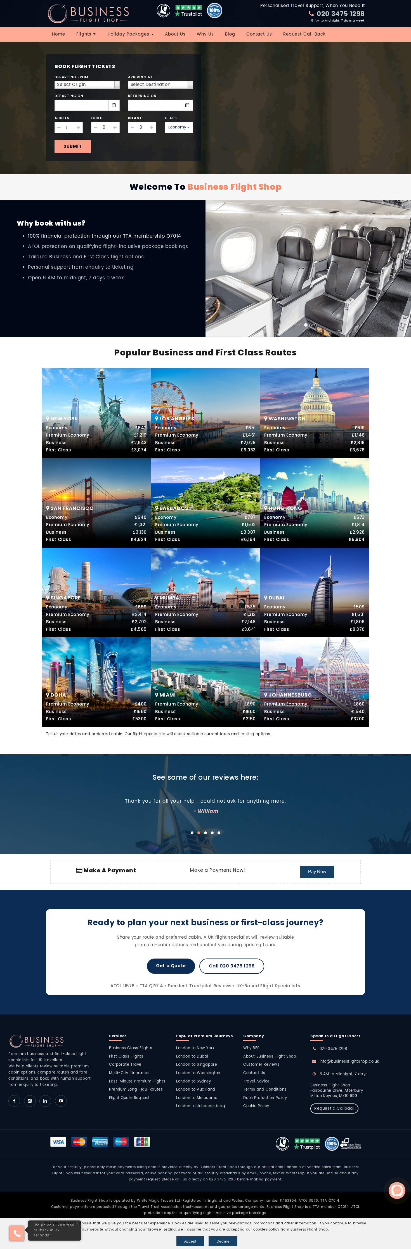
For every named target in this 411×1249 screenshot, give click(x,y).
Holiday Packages (129, 34)
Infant (135, 118)
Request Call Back (304, 34)
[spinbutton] (69, 127)
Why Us (205, 34)
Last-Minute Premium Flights (137, 1081)
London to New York (195, 1048)
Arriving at (140, 77)
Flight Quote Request (129, 1098)
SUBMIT (72, 146)
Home (58, 34)
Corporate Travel (126, 1065)
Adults (62, 118)
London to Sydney (193, 1081)
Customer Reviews (261, 1065)
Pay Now (317, 871)
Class (171, 118)
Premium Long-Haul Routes (136, 1090)
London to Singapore (196, 1065)
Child (97, 118)
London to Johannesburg (200, 1106)
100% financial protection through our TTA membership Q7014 (104, 236)
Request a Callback (334, 1108)
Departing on (69, 95)
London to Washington (198, 1073)
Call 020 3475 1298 (232, 966)
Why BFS (251, 1048)
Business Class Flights (130, 1048)
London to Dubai (192, 1057)
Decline (223, 1241)
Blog (230, 34)
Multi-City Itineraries (129, 1073)
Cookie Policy (256, 1106)
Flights (84, 34)
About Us (175, 34)
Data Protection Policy (265, 1098)
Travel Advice (256, 1081)
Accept (190, 1241)
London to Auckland (195, 1090)
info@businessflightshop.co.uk (349, 1062)
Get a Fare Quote (96, 410)
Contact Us (259, 34)
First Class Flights (126, 1057)
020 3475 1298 (340, 13)
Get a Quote (171, 965)
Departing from (71, 77)
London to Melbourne (196, 1098)
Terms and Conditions (265, 1090)
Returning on (142, 95)
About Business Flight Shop (269, 1057)
